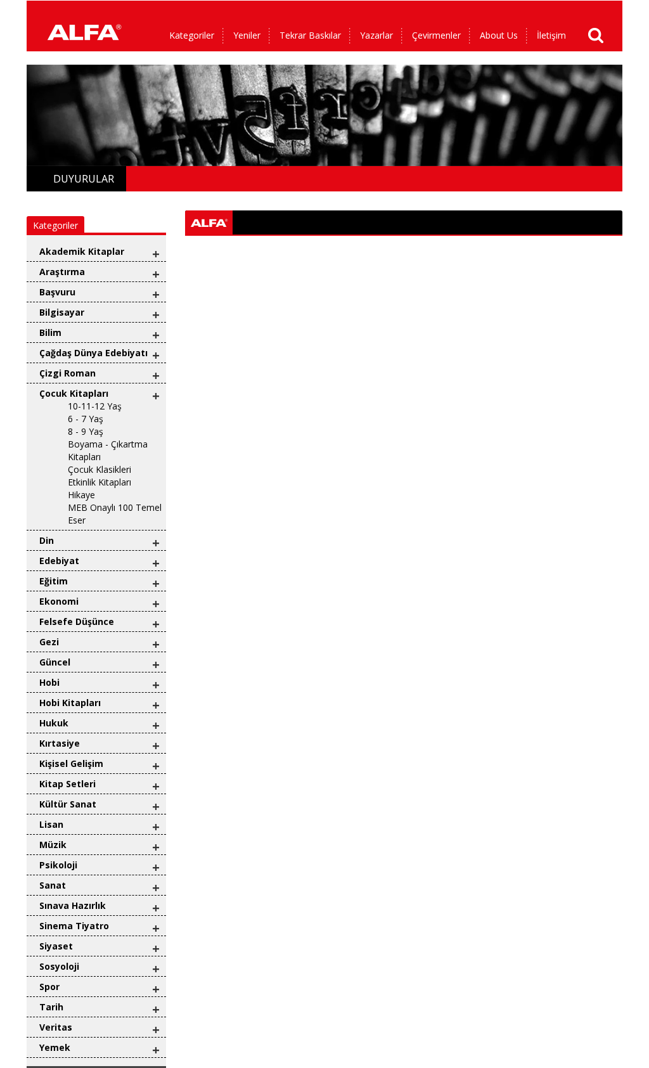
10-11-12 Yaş (95, 406)
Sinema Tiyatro (74, 926)
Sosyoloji (59, 966)
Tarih (51, 1007)
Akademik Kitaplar (81, 251)
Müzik (53, 845)
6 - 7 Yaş (85, 419)
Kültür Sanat (67, 804)
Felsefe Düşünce (76, 621)
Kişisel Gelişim (71, 763)
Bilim (50, 332)
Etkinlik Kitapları (99, 482)
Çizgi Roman (67, 373)
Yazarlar (376, 35)
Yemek (54, 1047)
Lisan (51, 824)
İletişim (551, 35)
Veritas (55, 1027)
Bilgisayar (61, 312)
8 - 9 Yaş (85, 431)
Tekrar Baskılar (310, 35)
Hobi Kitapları (70, 703)
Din (46, 540)
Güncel (54, 662)
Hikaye (81, 495)
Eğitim (53, 581)
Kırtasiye (59, 743)
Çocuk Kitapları (73, 393)
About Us (499, 35)
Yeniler (246, 35)
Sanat (52, 885)
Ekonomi (59, 601)
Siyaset (56, 946)
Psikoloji (58, 865)
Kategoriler (191, 35)
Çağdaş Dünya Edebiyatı (93, 353)
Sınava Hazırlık (72, 905)
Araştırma (62, 272)
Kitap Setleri (67, 784)
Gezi (49, 642)
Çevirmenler (436, 35)
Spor (49, 987)
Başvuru (57, 292)
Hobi (49, 682)
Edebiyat (59, 561)
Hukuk (53, 723)
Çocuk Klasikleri (99, 469)
